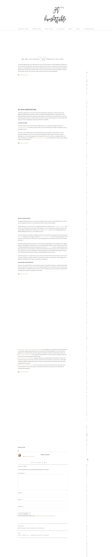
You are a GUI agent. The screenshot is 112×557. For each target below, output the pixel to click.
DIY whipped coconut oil (59, 226)
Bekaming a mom (23, 28)
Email (20, 499)
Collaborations (89, 28)
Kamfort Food (36, 28)
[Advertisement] (56, 43)
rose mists (20, 236)
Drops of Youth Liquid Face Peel (25, 354)
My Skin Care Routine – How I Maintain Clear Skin (43, 59)
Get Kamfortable (55, 15)
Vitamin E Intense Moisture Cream (25, 364)
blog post (46, 229)
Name (20, 492)
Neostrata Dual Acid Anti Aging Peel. (25, 358)
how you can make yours (45, 236)
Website (20, 506)
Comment (21, 473)
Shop (78, 28)
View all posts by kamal (29, 456)
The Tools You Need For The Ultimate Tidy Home (86, 514)
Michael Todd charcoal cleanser (40, 137)
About (70, 28)
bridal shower (49, 247)
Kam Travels (61, 28)
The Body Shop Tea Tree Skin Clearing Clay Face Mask (29, 349)
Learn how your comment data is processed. (45, 515)
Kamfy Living (49, 28)
